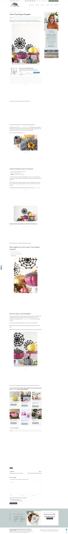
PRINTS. (47, 4)
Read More (13, 404)
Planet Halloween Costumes (18, 174)
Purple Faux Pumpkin (14, 251)
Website (33, 495)
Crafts (21, 516)
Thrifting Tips (22, 519)
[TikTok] (32, 0)
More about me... (51, 46)
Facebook (21, 127)
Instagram (27, 127)
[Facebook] (27, 0)
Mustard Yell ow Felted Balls (16, 254)
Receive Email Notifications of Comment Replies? (18, 497)
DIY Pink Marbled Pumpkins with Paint (25, 421)
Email (22, 495)
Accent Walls (16, 516)
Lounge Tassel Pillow (26, 318)
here (30, 101)
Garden (21, 521)
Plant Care (16, 519)
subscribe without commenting (17, 500)
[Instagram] (29, 0)
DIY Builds (16, 518)
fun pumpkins (14, 389)
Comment (12, 482)
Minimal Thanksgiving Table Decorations (35, 472)
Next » (17, 427)
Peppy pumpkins (37, 187)
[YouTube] (34, 0)
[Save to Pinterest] (20, 17)
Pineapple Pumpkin (14, 402)
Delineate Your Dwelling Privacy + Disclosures (50, 531)
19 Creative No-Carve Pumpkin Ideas (35, 403)
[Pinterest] (30, 0)
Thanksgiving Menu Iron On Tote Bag (16, 472)
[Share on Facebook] (34, 17)
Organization (22, 518)
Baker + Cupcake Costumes (16, 172)
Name (11, 495)
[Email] (25, 0)
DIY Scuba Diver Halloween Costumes (18, 171)
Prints (15, 521)
